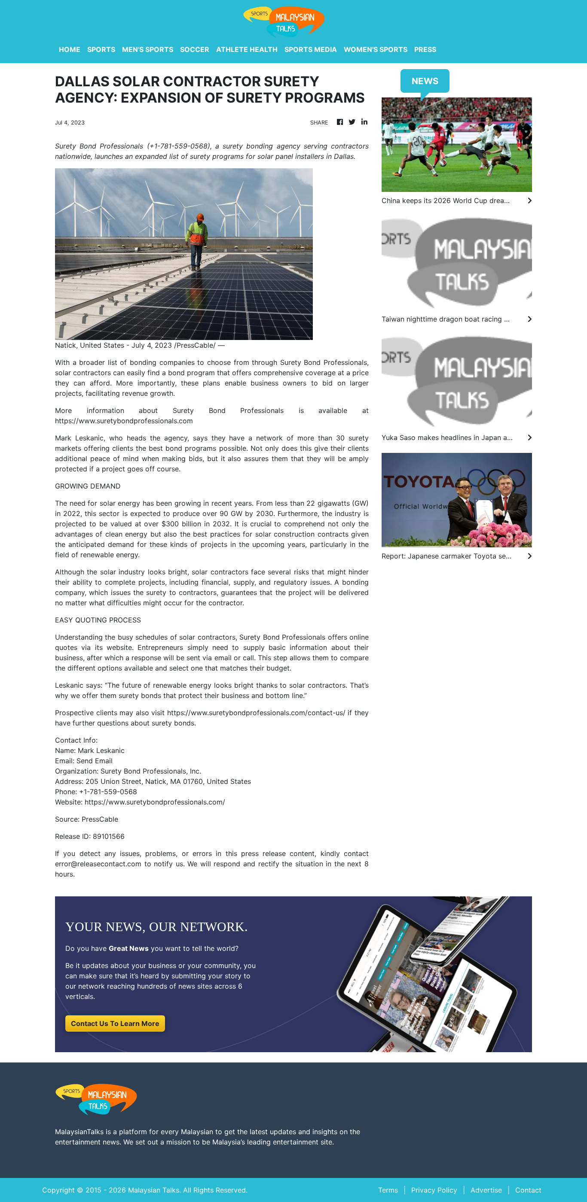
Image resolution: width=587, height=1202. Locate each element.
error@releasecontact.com (98, 863)
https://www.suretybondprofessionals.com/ (155, 802)
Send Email (94, 760)
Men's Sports (147, 49)
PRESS (425, 49)
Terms (388, 1190)
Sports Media (310, 49)
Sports (101, 49)
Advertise (486, 1190)
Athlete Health (247, 49)
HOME (69, 49)
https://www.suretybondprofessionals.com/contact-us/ (256, 712)
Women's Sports (375, 49)
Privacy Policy (434, 1190)
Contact (528, 1190)
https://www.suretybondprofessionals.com (124, 420)
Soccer (194, 49)
